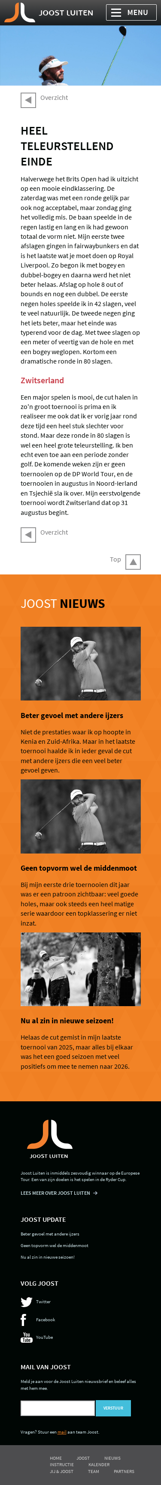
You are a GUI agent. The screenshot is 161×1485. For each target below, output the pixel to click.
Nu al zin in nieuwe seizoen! (67, 1020)
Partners (124, 1471)
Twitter (43, 1302)
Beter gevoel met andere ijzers (72, 715)
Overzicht (54, 97)
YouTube (44, 1337)
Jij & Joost (61, 1471)
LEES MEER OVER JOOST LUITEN (55, 1193)
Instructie (62, 1464)
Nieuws (112, 1458)
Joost (63, 603)
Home (56, 1458)
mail (62, 1432)
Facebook (45, 1320)
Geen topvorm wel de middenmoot (79, 868)
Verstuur (113, 1408)
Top (115, 559)
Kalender (98, 1464)
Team (93, 1471)
